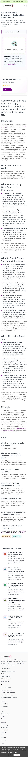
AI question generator (6, 690)
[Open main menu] (25, 5)
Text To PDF (21, 533)
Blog (2, 711)
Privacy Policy (11, 64)
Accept (17, 755)
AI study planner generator (8, 692)
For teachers (4, 703)
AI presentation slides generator (9, 697)
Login (2, 743)
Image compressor (6, 676)
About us (3, 737)
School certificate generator (8, 671)
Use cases (3, 708)
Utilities (3, 716)
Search (3, 718)
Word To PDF (21, 531)
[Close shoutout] (25, 1)
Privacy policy (4, 727)
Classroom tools (5, 713)
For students (4, 706)
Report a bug (4, 725)
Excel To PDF (5, 533)
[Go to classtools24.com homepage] (8, 5)
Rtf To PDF (12, 533)
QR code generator (6, 678)
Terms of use (4, 730)
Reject (10, 755)
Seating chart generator (7, 673)
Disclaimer (3, 732)
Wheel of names (5, 681)
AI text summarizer (6, 687)
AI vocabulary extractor (7, 695)
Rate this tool (7, 89)
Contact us (4, 735)
